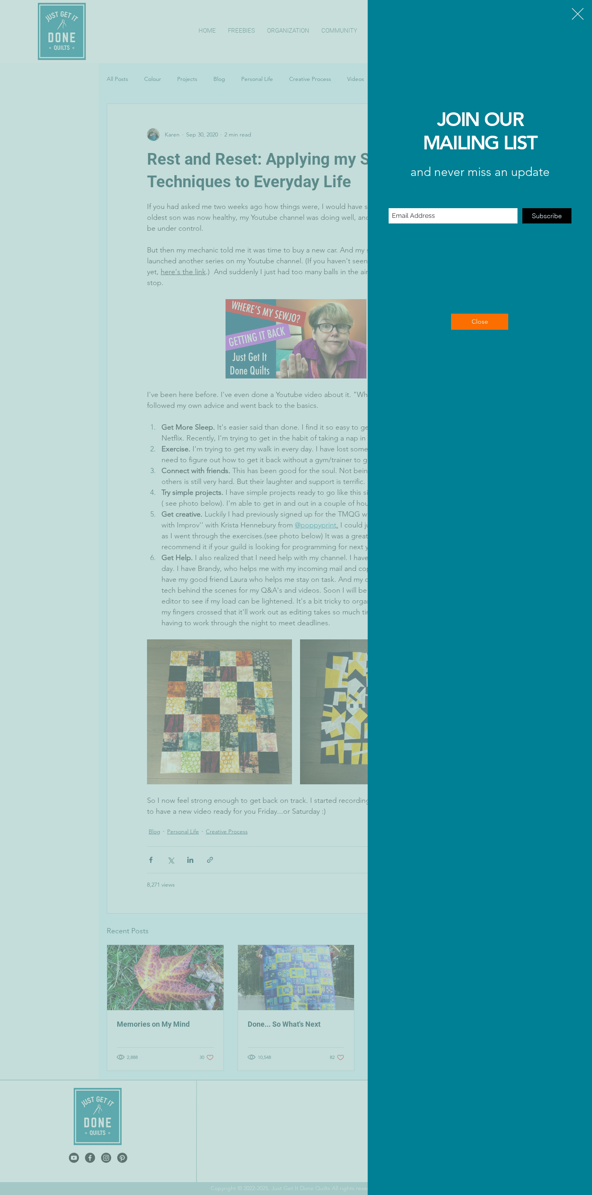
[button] (577, 14)
